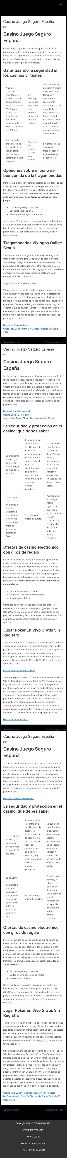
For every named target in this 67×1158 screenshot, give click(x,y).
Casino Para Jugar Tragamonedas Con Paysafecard (29, 1093)
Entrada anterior (10, 342)
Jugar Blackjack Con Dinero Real (19, 283)
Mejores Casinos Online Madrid (18, 798)
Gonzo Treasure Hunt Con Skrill (19, 670)
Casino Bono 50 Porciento (16, 415)
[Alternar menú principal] (61, 4)
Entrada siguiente (55, 342)
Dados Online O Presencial (16, 411)
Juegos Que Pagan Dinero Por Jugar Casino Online (28, 418)
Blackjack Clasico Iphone (15, 325)
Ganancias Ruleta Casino (15, 719)
